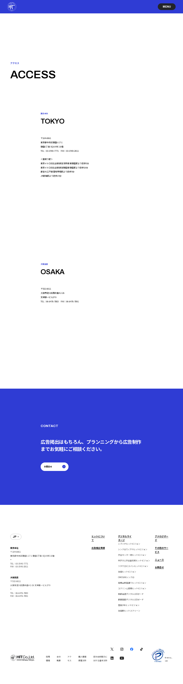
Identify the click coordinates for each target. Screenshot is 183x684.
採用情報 (48, 658)
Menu (167, 6)
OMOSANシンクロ (126, 577)
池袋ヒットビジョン (127, 571)
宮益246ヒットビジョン (128, 605)
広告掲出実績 (98, 547)
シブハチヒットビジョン (129, 543)
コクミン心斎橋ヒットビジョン (132, 588)
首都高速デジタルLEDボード (131, 594)
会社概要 (59, 658)
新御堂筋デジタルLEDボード (131, 599)
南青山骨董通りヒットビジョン (132, 582)
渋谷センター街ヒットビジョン (132, 554)
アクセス (69, 658)
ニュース (159, 559)
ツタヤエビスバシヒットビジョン (133, 566)
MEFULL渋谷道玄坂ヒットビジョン (134, 560)
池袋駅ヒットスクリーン (129, 610)
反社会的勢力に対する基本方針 (100, 658)
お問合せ (159, 567)
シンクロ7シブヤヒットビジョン (132, 549)
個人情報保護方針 (82, 658)
